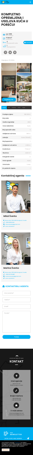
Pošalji (16, 337)
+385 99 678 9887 (10, 274)
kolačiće (17, 442)
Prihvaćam (5, 450)
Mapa (23, 107)
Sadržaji (14, 107)
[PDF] (14, 52)
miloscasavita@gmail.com (12, 224)
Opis (9, 107)
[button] (5, 52)
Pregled (4, 107)
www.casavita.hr (9, 226)
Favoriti (29, 42)
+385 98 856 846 (9, 222)
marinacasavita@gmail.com (13, 276)
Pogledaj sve (8, 100)
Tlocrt (19, 107)
